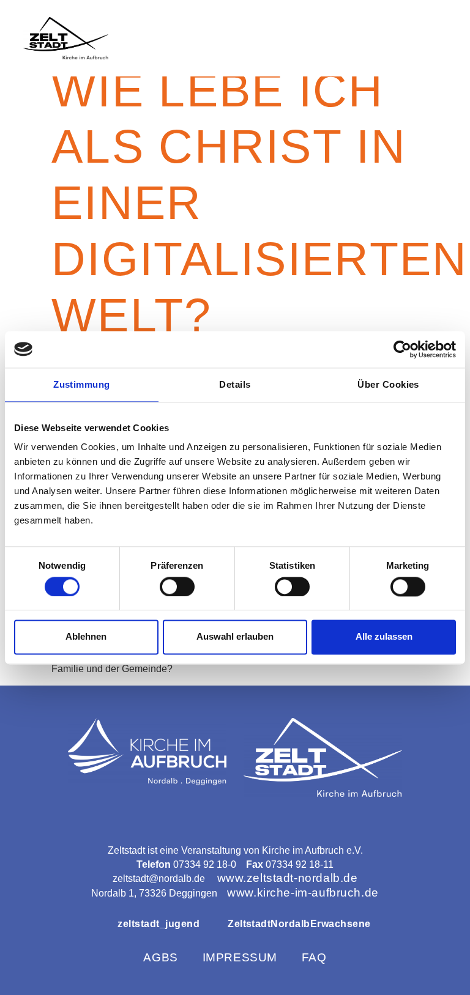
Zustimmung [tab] (81, 384)
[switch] (177, 586)
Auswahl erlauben (235, 637)
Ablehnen (85, 637)
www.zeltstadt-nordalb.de (287, 877)
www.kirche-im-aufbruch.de (302, 892)
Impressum (240, 957)
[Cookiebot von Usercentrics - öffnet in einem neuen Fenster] (402, 349)
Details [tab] (234, 384)
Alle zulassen (384, 637)
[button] (435, 38)
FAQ (314, 957)
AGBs (160, 957)
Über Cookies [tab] (388, 384)
